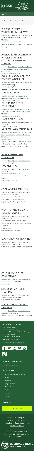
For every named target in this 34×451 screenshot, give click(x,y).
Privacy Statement (17, 426)
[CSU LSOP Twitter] (19, 348)
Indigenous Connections (15, 82)
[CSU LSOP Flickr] (9, 348)
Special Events (15, 37)
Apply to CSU (23, 418)
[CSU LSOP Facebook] (4, 348)
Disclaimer (9, 423)
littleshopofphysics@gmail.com (15, 342)
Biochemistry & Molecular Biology (14, 374)
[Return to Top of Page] (30, 447)
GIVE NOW (17, 408)
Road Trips (21, 35)
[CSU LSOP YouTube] (24, 348)
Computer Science (10, 384)
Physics (6, 390)
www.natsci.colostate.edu (10, 365)
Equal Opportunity (22, 423)
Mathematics (8, 387)
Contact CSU (11, 418)
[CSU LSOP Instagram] (14, 348)
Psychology (7, 393)
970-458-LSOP (14, 339)
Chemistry (7, 381)
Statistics (7, 396)
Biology (6, 377)
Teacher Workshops (7, 85)
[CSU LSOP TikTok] (4, 354)
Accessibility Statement (17, 420)
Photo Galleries (12, 35)
